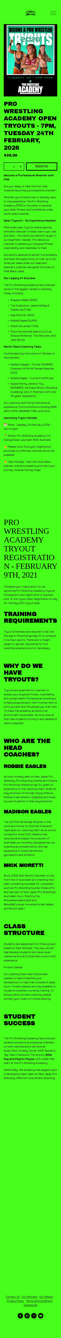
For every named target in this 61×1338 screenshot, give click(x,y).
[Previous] (9, 60)
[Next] (52, 60)
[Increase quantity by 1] (20, 166)
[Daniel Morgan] (20, 1315)
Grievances (30, 1305)
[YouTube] (40, 1315)
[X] (34, 1315)
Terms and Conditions (39, 1301)
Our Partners (29, 1297)
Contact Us (13, 1297)
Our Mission (46, 1297)
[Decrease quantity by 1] (7, 166)
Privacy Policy (15, 1301)
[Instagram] (27, 1315)
